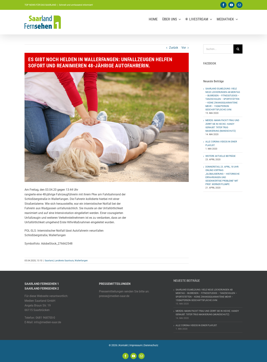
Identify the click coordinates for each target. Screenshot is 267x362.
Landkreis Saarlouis (64, 260)
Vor (183, 47)
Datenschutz (151, 345)
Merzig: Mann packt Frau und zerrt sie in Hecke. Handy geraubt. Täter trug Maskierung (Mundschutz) (207, 313)
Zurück (173, 47)
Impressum (136, 345)
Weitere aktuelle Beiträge (220, 156)
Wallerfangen (81, 260)
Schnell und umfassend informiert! (76, 5)
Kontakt (123, 345)
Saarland (49, 260)
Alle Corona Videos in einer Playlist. (196, 325)
